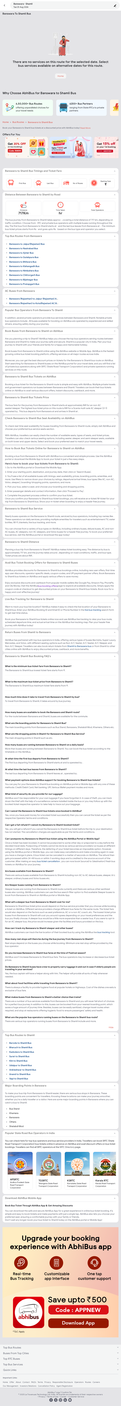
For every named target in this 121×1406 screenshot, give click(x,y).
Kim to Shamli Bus (18, 1061)
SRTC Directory (67, 1147)
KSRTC (71, 1180)
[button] (4, 5)
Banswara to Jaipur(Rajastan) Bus (27, 244)
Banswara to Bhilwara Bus (22, 261)
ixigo (58, 1392)
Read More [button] (85, 128)
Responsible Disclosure (62, 1382)
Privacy (47, 1382)
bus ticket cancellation (48, 861)
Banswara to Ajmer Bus (21, 253)
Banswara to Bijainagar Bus (23, 279)
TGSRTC (43, 1180)
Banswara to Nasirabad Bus (23, 248)
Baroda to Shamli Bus (20, 1043)
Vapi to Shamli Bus (18, 1078)
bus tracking (103, 932)
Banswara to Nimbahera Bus (24, 270)
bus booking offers (47, 586)
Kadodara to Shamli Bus (21, 1052)
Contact (26, 1382)
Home (6, 122)
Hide (111, 1027)
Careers (96, 1382)
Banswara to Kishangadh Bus (24, 266)
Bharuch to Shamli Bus (20, 1047)
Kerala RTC (102, 1180)
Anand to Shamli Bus (19, 1074)
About (18, 1382)
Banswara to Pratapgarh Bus (24, 284)
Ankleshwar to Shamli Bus (22, 1069)
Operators (79, 1382)
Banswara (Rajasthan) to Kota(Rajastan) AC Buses (35, 303)
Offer (11, 1382)
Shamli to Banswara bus (79, 646)
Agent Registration (64, 1386)
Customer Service (76, 1397)
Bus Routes (18, 122)
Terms (40, 1382)
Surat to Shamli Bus (19, 1056)
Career (63, 1397)
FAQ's (33, 1382)
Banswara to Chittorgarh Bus (24, 275)
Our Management (10, 1386)
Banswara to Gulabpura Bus (23, 257)
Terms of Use (52, 1397)
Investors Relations (28, 1386)
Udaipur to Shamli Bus (20, 1065)
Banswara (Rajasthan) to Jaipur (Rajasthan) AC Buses (37, 298)
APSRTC (14, 1179)
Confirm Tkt (67, 1392)
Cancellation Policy (46, 1386)
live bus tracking (93, 610)
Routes (88, 1382)
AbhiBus (51, 1392)
